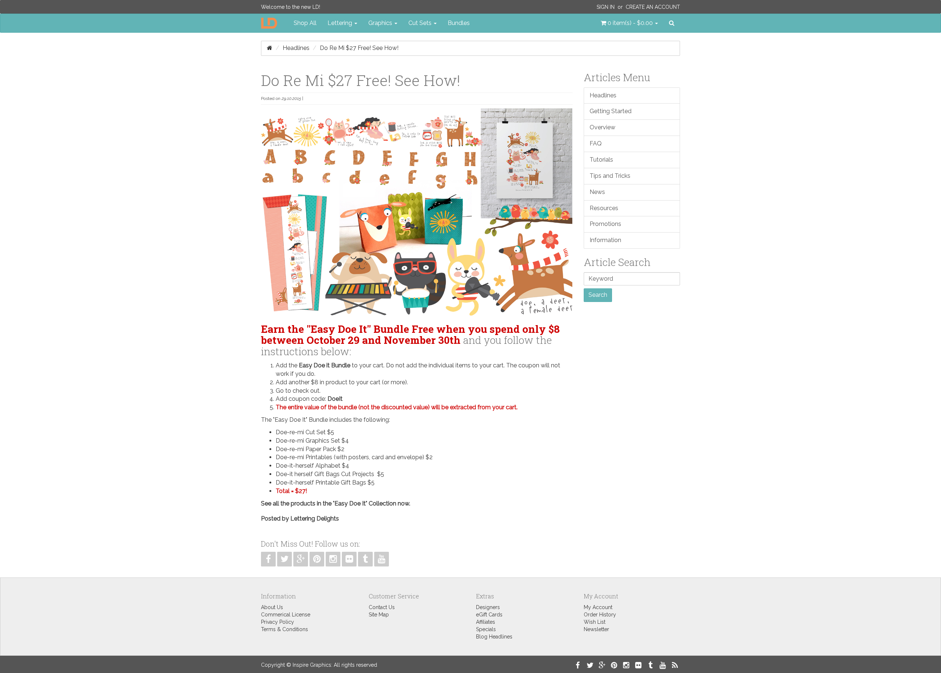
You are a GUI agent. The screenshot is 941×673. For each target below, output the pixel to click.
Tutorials (601, 159)
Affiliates (485, 622)
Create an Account (653, 7)
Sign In (606, 7)
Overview (602, 127)
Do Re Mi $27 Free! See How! (359, 47)
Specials (486, 629)
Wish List (594, 622)
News (597, 191)
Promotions (605, 223)
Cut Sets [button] (420, 22)
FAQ (596, 143)
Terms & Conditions (284, 629)
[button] (629, 23)
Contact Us (382, 607)
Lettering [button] (341, 22)
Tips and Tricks (610, 175)
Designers (488, 607)
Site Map (379, 615)
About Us (272, 607)
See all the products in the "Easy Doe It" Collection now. (335, 503)
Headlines (296, 47)
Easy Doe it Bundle (324, 365)
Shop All (305, 22)
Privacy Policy (277, 622)
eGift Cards (489, 615)
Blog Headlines (494, 637)
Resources (604, 208)
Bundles (459, 22)
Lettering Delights (314, 518)
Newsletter (596, 629)
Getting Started (610, 111)
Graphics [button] (381, 22)
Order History (600, 615)
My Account (598, 607)
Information (605, 240)
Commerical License (285, 615)
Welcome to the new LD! (290, 7)
